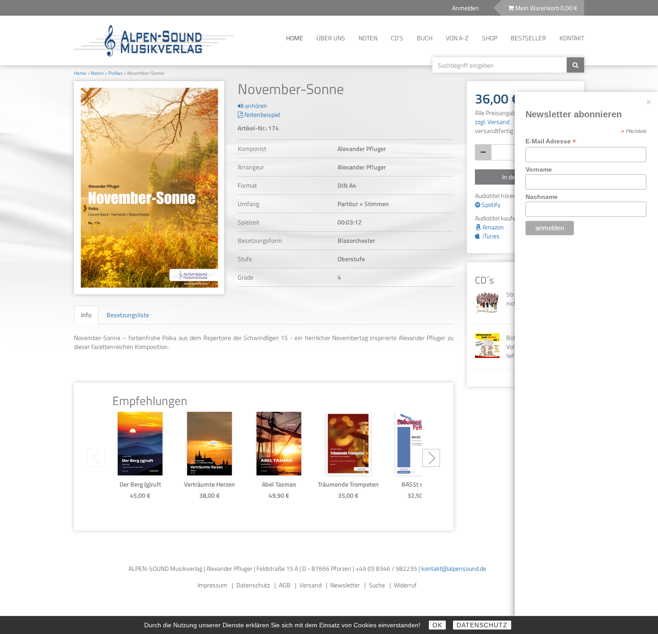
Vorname (539, 169)
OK (437, 625)
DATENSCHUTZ (482, 625)
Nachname (542, 196)
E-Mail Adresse (551, 141)
